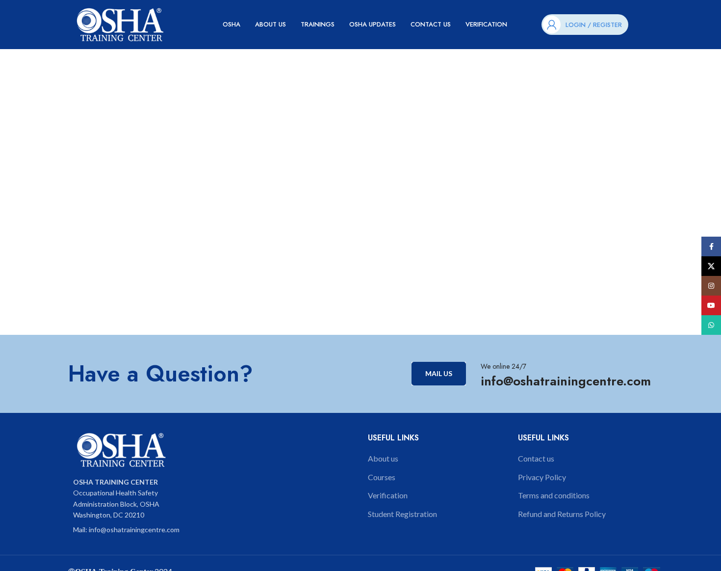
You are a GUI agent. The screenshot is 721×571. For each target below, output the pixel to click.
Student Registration (402, 513)
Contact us (536, 458)
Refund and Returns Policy (562, 513)
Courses (381, 477)
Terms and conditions (554, 495)
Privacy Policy (542, 477)
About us (383, 458)
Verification (388, 495)
